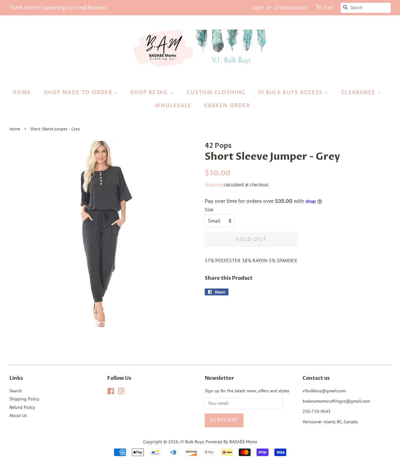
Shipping (213, 185)
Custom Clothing (216, 92)
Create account (290, 8)
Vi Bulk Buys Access (291, 92)
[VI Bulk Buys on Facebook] (110, 392)
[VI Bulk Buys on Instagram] (121, 392)
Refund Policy (22, 407)
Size (209, 209)
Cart (328, 8)
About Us (18, 415)
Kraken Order (227, 105)
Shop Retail (150, 92)
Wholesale (173, 105)
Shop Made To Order (79, 92)
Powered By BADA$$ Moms (231, 441)
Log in (257, 8)
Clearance (359, 92)
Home (21, 92)
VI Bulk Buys (192, 441)
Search (15, 391)
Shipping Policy (24, 399)
